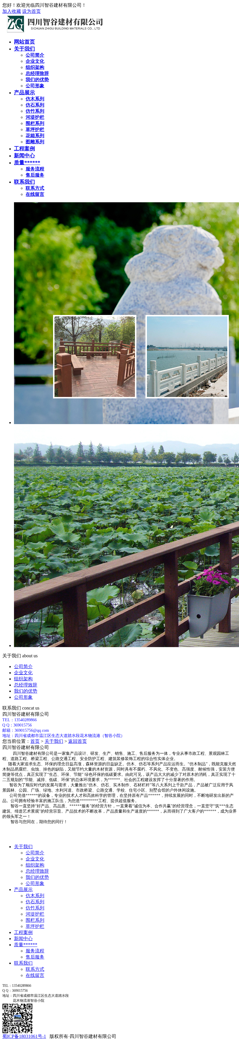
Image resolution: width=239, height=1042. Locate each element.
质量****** (27, 162)
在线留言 (35, 975)
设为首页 (31, 11)
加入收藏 (11, 11)
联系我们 (24, 182)
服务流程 (35, 950)
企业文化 (23, 672)
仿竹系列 (35, 907)
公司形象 (23, 697)
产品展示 (24, 92)
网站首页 (24, 42)
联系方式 (35, 969)
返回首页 (77, 741)
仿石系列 (35, 901)
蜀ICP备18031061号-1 (24, 1036)
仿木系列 (35, 895)
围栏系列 (35, 920)
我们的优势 (25, 691)
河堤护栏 (35, 914)
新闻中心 (24, 155)
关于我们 (24, 49)
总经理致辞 (25, 684)
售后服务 (35, 956)
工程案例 (24, 148)
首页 (35, 741)
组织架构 (23, 678)
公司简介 (23, 666)
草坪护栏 (35, 926)
